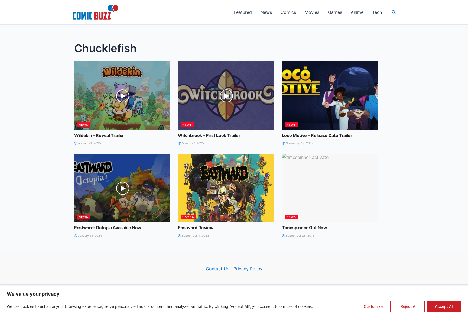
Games (335, 12)
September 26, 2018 (299, 236)
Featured (243, 12)
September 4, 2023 (195, 236)
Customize (373, 306)
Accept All (444, 306)
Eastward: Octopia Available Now (107, 227)
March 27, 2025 (192, 143)
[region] (234, 301)
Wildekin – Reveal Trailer (99, 135)
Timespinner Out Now (304, 227)
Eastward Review (195, 227)
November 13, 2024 (299, 143)
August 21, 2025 (89, 143)
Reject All (409, 306)
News (266, 12)
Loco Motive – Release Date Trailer (317, 135)
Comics (288, 12)
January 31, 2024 (89, 236)
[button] (394, 12)
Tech (377, 12)
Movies (312, 12)
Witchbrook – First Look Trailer (209, 135)
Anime (357, 12)
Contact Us (217, 268)
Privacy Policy (247, 268)
